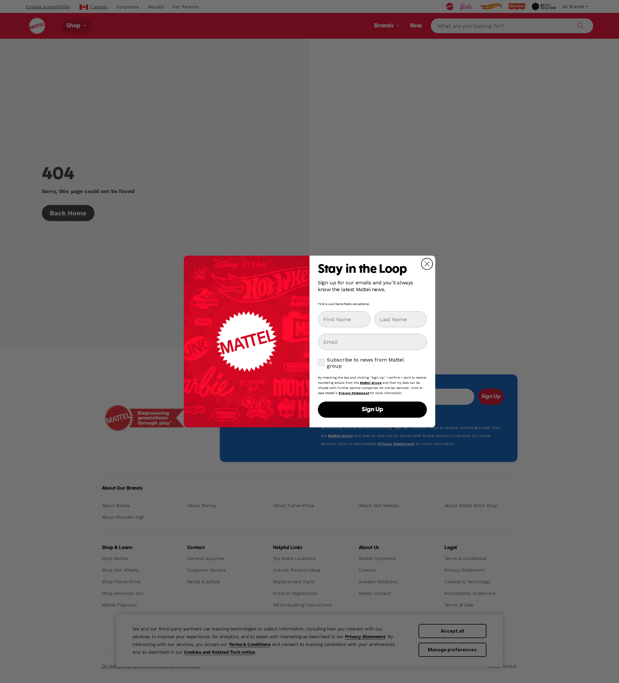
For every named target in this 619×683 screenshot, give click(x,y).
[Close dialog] (427, 264)
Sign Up (372, 410)
